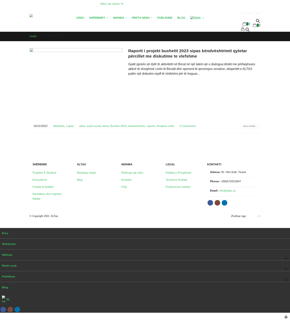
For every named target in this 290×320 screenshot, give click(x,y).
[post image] (76, 83)
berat (105, 125)
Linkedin (224, 203)
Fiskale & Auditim (43, 186)
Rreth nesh (141, 17)
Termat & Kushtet (176, 179)
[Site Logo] (46, 23)
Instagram (217, 203)
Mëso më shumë (110, 3)
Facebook (210, 203)
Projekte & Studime (44, 172)
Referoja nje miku (132, 172)
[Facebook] (243, 11)
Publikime (164, 17)
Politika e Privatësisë (178, 172)
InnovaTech (253, 216)
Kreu (80, 17)
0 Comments (188, 125)
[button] (247, 29)
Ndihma (118, 17)
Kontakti (126, 179)
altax (82, 125)
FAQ (124, 186)
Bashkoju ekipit (86, 172)
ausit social (94, 125)
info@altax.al (227, 190)
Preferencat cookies (178, 186)
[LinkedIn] (257, 11)
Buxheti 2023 (118, 125)
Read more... (250, 126)
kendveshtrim (136, 125)
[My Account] (243, 29)
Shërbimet (97, 17)
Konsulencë (40, 179)
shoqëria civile (165, 125)
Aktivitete (59, 125)
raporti (151, 125)
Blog (181, 17)
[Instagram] (250, 11)
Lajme (70, 125)
